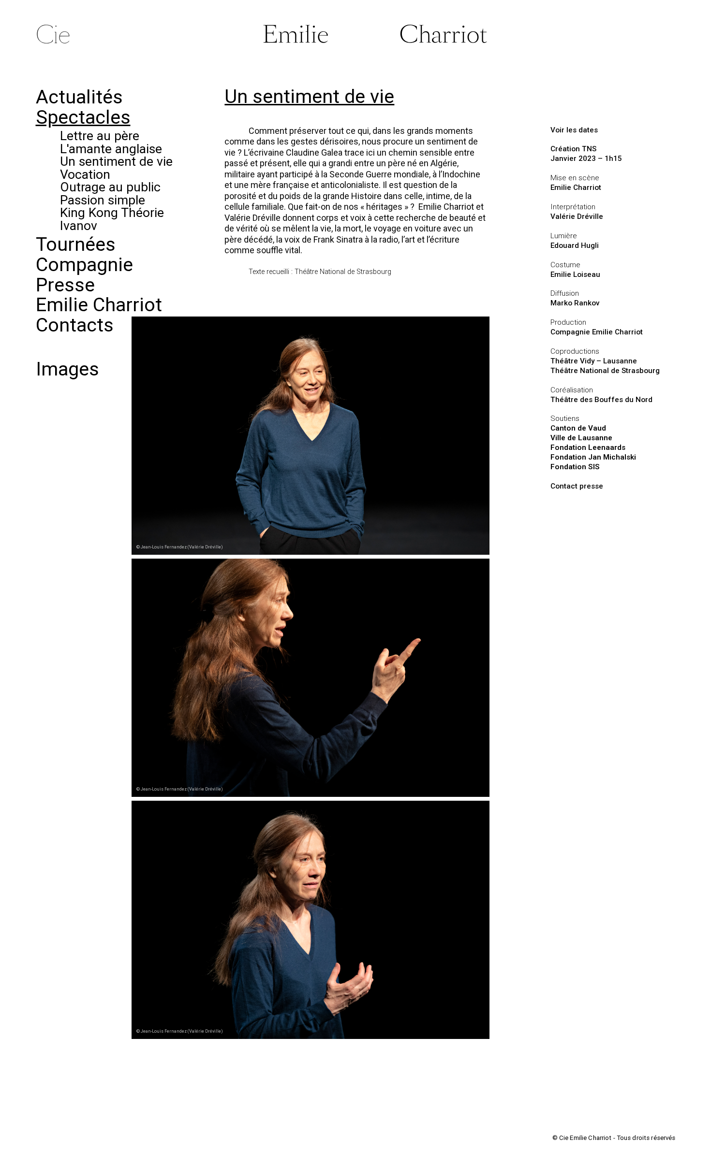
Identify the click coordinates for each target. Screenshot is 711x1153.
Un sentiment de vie (116, 161)
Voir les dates (574, 130)
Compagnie (84, 264)
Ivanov (78, 225)
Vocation (85, 174)
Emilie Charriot (99, 304)
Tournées (76, 244)
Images (67, 369)
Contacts (75, 325)
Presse (65, 285)
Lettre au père (99, 135)
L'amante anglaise (111, 148)
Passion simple (102, 199)
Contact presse (576, 486)
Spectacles (83, 117)
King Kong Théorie (112, 212)
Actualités (79, 97)
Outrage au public (110, 186)
